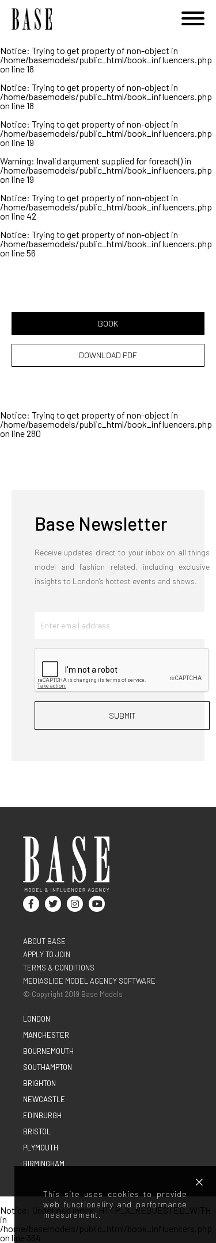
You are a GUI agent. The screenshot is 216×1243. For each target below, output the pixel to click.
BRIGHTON (39, 1083)
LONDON (36, 1018)
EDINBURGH (42, 1115)
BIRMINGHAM (44, 1163)
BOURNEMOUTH (48, 1051)
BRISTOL (37, 1131)
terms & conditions (58, 967)
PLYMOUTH (40, 1147)
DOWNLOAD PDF (108, 355)
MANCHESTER (46, 1034)
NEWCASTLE (44, 1099)
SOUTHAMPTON (47, 1067)
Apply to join (46, 954)
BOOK (108, 323)
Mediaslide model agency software (89, 980)
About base (44, 941)
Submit (122, 715)
